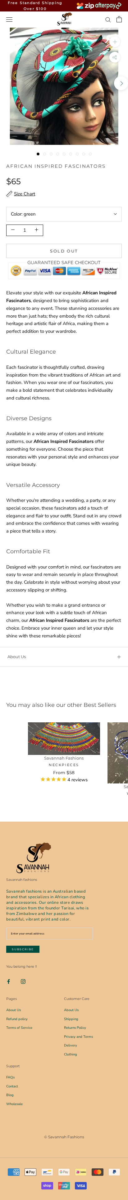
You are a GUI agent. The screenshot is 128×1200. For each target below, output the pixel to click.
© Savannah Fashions (64, 1137)
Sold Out (64, 250)
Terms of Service (19, 1027)
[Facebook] (8, 981)
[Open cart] (119, 19)
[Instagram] (23, 981)
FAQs (10, 1077)
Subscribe (23, 949)
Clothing (70, 1054)
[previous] (7, 83)
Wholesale (14, 1104)
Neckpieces (64, 765)
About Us (16, 656)
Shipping (71, 1019)
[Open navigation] (9, 19)
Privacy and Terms (78, 1036)
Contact (12, 1086)
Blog (10, 1095)
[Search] (108, 19)
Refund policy (17, 1019)
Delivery (70, 1045)
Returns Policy (75, 1027)
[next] (121, 83)
